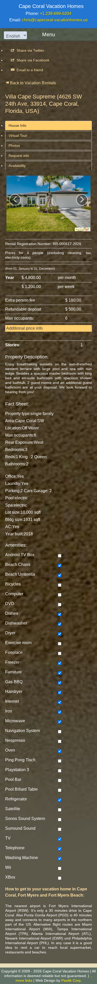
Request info (19, 156)
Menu (48, 34)
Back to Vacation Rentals (33, 83)
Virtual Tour (18, 135)
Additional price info (24, 328)
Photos (14, 145)
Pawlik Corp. (71, 980)
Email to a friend (29, 70)
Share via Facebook (32, 60)
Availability (17, 166)
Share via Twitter (30, 50)
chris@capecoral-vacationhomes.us (55, 20)
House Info (17, 125)
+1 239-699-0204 (55, 13)
